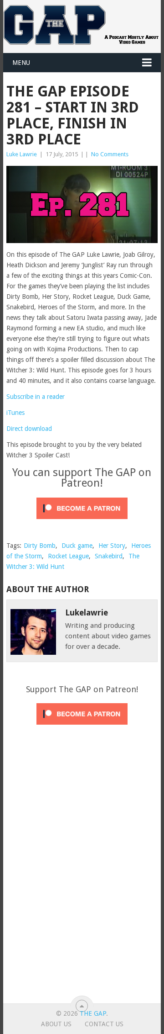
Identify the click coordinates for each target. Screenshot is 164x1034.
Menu (21, 62)
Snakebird (109, 556)
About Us (56, 1024)
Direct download (29, 428)
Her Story (111, 545)
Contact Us (104, 1024)
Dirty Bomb (40, 545)
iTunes (15, 412)
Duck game (77, 545)
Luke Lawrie (21, 154)
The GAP (93, 1013)
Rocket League (68, 556)
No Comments (109, 154)
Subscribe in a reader (35, 396)
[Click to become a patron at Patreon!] (82, 521)
